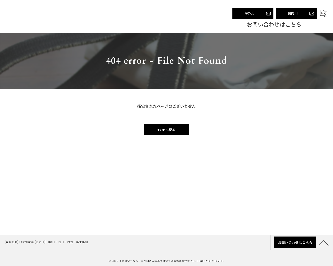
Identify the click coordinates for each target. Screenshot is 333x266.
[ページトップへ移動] (323, 242)
